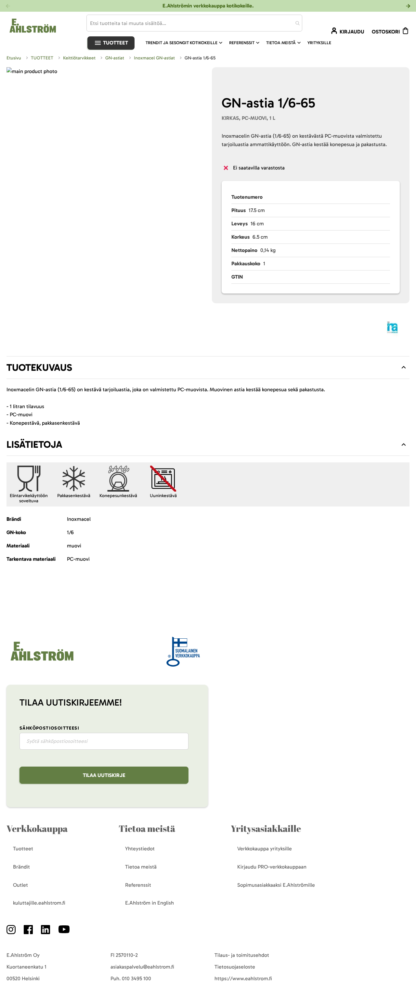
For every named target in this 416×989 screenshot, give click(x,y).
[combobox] (194, 23)
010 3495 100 (136, 978)
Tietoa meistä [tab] (147, 828)
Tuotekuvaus (39, 367)
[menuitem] (185, 42)
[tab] (208, 367)
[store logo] (41, 661)
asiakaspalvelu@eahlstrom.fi (142, 967)
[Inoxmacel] (392, 328)
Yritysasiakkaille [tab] (266, 828)
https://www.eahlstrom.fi (243, 978)
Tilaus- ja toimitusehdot (241, 955)
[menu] (241, 42)
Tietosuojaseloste (234, 967)
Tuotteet (115, 43)
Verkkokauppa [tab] (37, 828)
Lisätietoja (34, 444)
